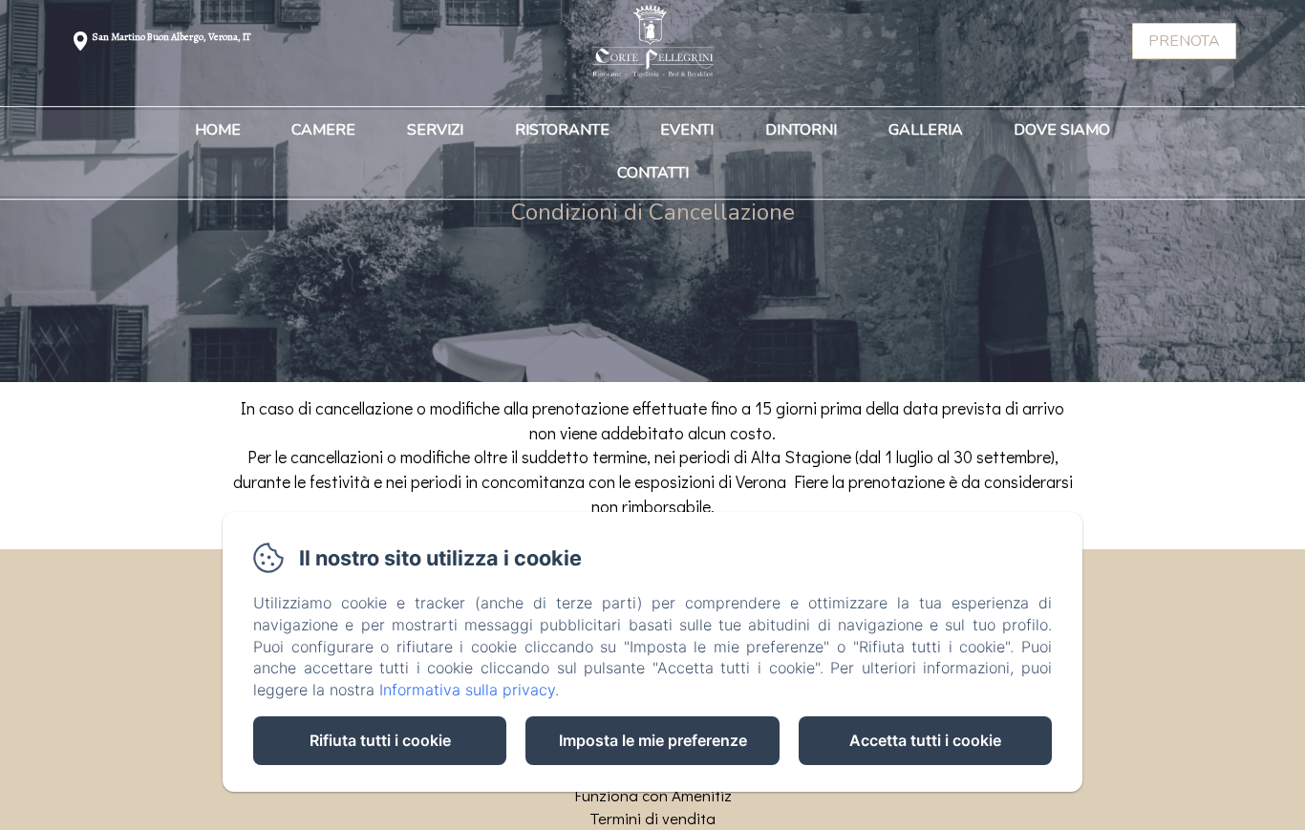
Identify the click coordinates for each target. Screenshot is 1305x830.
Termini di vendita (652, 818)
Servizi (435, 130)
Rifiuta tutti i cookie (380, 740)
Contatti (653, 173)
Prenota (1184, 41)
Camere (323, 130)
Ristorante (562, 130)
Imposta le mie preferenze (653, 740)
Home (218, 130)
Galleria (925, 130)
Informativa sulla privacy (467, 689)
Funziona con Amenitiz (653, 795)
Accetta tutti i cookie (925, 740)
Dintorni (801, 130)
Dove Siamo (1062, 130)
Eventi (687, 130)
